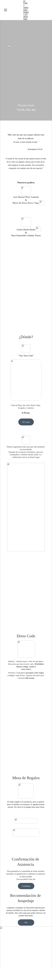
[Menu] (5, 10)
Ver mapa (26, 422)
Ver (25, 923)
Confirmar (26, 886)
